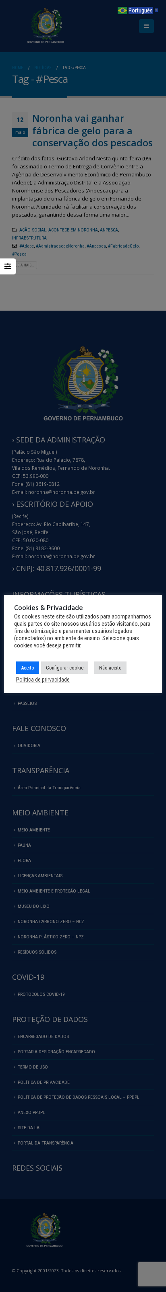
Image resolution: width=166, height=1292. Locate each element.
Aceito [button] (27, 668)
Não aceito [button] (110, 668)
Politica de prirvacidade (43, 679)
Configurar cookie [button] (64, 668)
